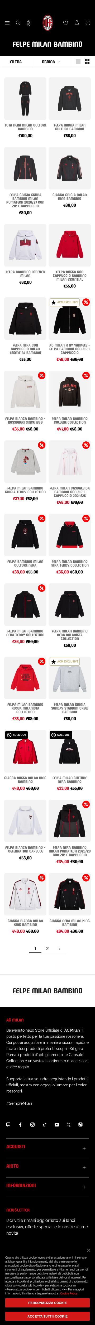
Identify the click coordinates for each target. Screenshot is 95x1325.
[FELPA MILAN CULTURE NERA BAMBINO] (70, 751)
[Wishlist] (65, 22)
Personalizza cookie (47, 1302)
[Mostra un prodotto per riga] (78, 61)
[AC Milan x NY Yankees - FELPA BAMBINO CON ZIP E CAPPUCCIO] (70, 318)
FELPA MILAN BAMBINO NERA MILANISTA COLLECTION (70, 634)
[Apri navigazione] (7, 22)
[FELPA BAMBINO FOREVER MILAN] (25, 245)
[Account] (76, 23)
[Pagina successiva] (60, 948)
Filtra (16, 61)
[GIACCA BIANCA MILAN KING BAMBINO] (25, 894)
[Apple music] (80, 1124)
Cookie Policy (69, 1293)
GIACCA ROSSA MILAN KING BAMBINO (25, 779)
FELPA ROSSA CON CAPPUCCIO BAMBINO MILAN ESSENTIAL (70, 275)
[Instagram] (32, 1124)
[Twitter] (68, 1124)
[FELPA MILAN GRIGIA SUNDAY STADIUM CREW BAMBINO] (70, 678)
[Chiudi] (88, 1250)
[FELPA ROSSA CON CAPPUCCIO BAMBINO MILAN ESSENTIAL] (70, 245)
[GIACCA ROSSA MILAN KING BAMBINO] (25, 751)
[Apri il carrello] (88, 22)
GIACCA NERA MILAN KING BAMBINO (70, 922)
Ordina (48, 61)
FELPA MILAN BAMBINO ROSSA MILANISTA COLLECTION (25, 708)
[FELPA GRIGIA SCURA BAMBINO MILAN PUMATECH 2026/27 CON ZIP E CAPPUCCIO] (25, 168)
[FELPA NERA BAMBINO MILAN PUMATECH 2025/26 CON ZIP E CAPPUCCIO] (70, 821)
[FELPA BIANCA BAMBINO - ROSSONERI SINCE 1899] (25, 392)
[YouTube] (57, 1124)
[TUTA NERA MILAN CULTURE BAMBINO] (25, 98)
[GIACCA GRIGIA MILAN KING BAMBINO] (70, 168)
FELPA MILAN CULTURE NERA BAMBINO (70, 779)
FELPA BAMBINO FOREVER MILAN (25, 273)
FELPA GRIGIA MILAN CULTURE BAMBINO (70, 126)
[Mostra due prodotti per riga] (87, 61)
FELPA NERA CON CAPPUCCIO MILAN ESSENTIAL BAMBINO (25, 348)
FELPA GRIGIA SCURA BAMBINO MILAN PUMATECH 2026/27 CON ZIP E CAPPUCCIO (25, 200)
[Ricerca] (18, 23)
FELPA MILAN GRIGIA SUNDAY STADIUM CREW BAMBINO (69, 708)
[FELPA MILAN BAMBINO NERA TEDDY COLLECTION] (70, 535)
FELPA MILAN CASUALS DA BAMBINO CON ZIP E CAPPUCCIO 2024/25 (70, 491)
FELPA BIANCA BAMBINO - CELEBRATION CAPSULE (25, 849)
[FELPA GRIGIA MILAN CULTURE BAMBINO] (70, 98)
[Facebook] (20, 1124)
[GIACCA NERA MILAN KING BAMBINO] (70, 894)
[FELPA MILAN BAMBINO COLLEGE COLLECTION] (70, 392)
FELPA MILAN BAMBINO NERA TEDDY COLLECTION (70, 563)
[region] (47, 1284)
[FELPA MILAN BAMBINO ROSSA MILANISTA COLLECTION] (25, 678)
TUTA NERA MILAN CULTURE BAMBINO (25, 126)
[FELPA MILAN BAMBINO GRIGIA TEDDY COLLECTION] (25, 461)
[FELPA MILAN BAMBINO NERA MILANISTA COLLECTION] (70, 604)
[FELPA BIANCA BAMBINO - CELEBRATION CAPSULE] (25, 821)
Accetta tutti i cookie (47, 1316)
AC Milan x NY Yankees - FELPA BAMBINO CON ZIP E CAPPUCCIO (69, 348)
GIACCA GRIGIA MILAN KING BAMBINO (70, 196)
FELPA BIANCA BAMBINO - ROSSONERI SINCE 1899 (25, 420)
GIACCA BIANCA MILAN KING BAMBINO (25, 922)
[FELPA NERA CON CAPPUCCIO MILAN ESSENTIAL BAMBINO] (25, 318)
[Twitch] (8, 1124)
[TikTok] (44, 1124)
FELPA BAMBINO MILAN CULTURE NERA (25, 563)
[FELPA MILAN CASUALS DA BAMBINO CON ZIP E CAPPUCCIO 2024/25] (70, 461)
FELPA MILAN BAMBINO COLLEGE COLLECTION (70, 420)
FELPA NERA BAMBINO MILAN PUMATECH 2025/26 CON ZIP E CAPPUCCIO (70, 850)
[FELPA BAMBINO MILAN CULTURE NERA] (25, 535)
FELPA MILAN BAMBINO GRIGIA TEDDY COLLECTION (25, 489)
